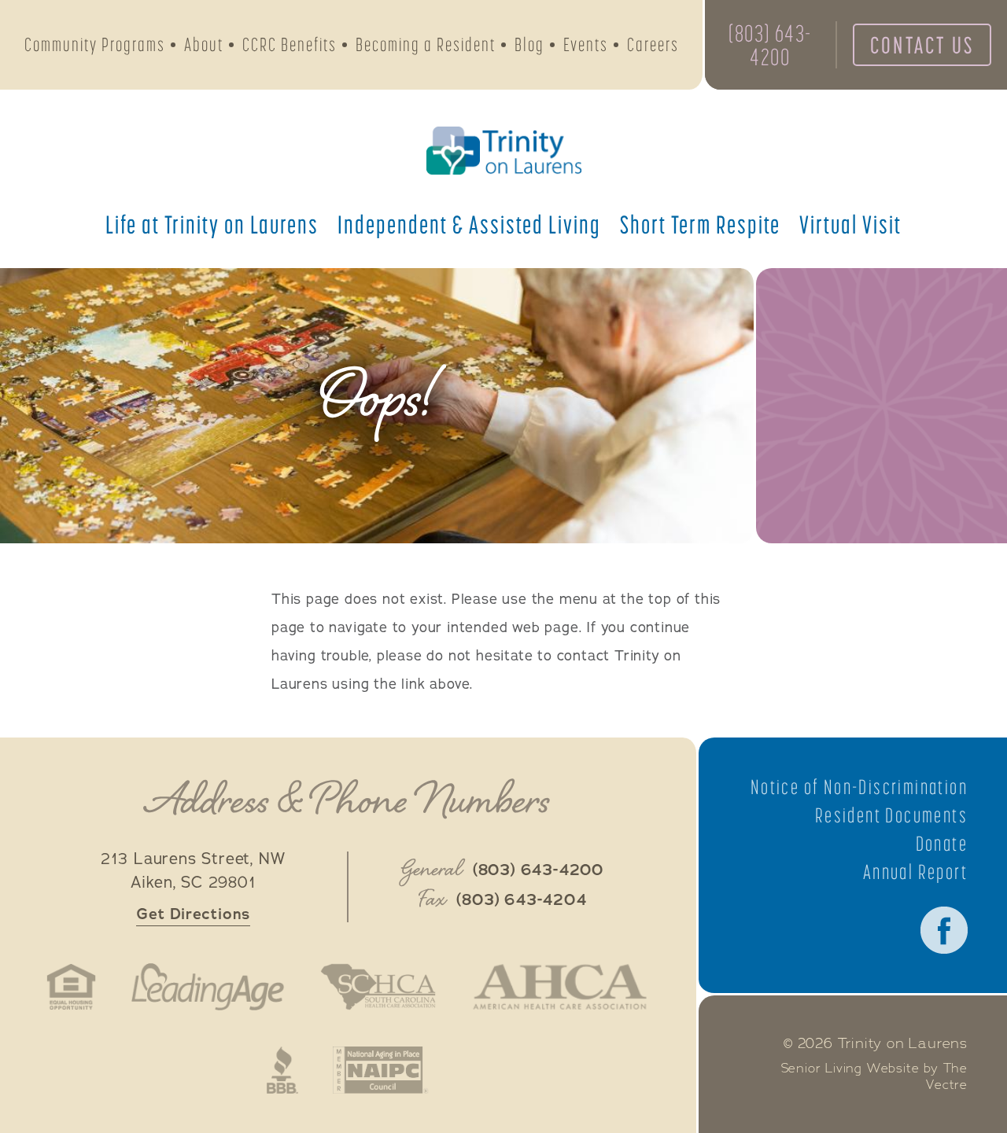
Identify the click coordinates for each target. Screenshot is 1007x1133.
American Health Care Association (559, 986)
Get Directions (193, 914)
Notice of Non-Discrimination (859, 787)
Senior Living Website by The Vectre (874, 1077)
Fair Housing (71, 986)
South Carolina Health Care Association (377, 986)
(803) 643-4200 (770, 44)
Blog (529, 44)
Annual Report (915, 872)
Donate (942, 843)
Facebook (944, 930)
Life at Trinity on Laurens (212, 224)
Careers (653, 44)
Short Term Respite (700, 224)
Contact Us (922, 44)
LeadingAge (208, 986)
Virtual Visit (850, 224)
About (203, 44)
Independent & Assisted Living (469, 224)
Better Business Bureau (282, 1070)
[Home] (503, 151)
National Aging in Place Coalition (381, 1070)
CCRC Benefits (289, 44)
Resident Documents (891, 815)
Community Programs (94, 44)
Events (585, 44)
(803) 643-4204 (521, 900)
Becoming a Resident (426, 44)
